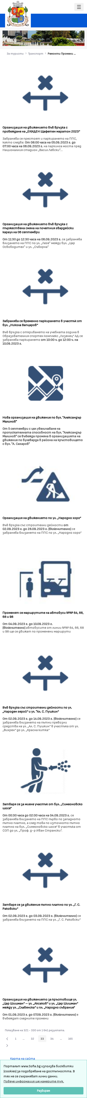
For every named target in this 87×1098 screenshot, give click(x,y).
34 (53, 1039)
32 (34, 1039)
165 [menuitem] (71, 1039)
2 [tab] (57, 40)
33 (43, 1039)
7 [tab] (78, 40)
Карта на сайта (22, 1058)
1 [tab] (53, 40)
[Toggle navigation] (79, 7)
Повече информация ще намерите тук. (34, 1081)
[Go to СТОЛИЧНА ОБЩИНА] (18, 13)
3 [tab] (61, 40)
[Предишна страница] (7, 1038)
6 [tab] (74, 40)
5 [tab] (70, 40)
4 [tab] (66, 40)
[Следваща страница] (7, 1045)
